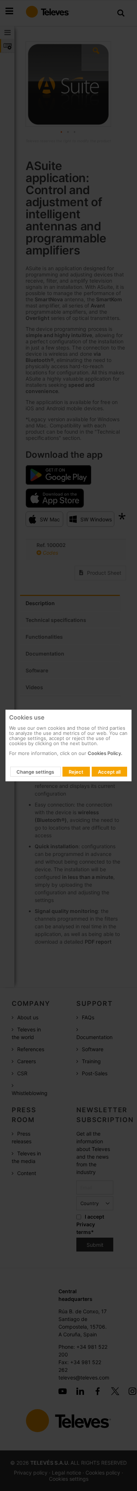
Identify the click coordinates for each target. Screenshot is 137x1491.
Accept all (109, 772)
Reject (76, 772)
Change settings (35, 772)
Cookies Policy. (105, 753)
